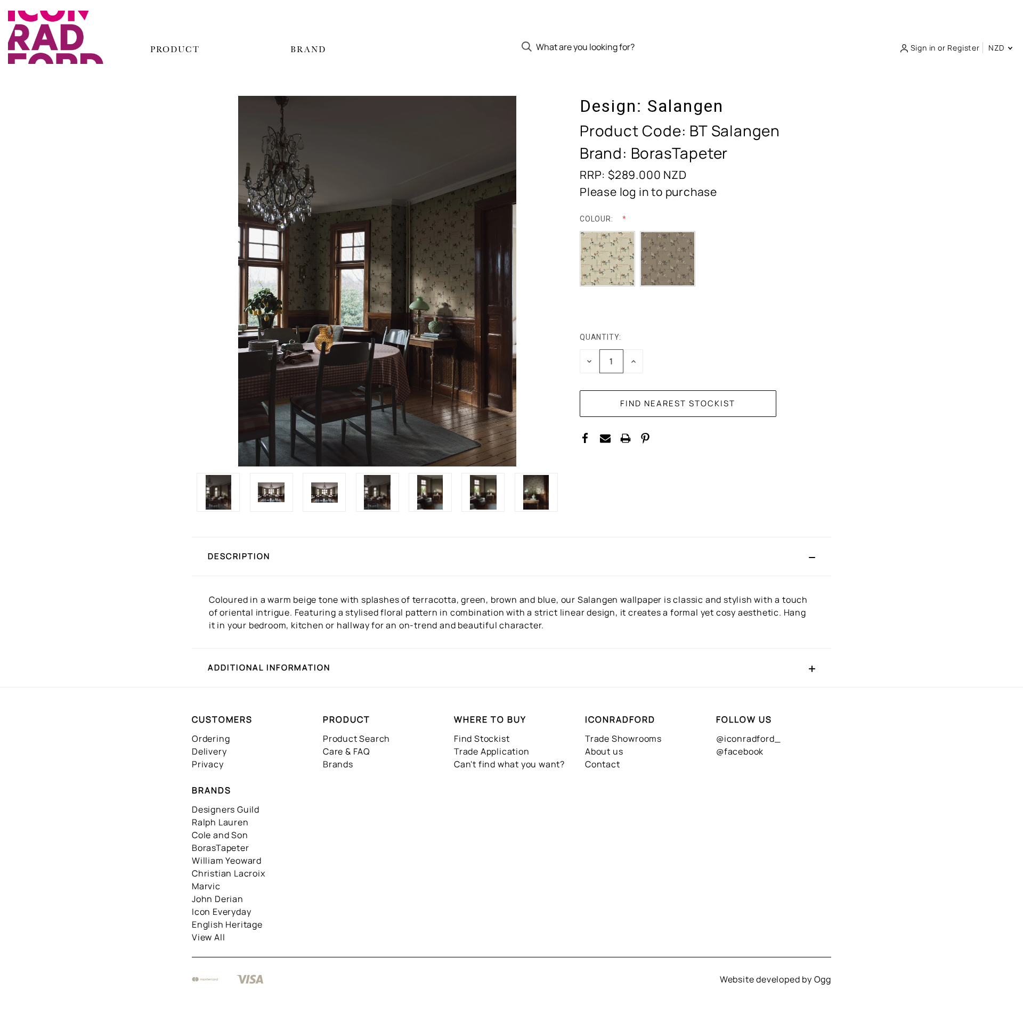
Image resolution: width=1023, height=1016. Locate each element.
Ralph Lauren (220, 822)
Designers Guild (225, 809)
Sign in (923, 48)
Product (175, 49)
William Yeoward (227, 860)
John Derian (217, 899)
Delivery (209, 751)
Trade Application (492, 751)
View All (208, 937)
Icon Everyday (221, 911)
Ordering (211, 738)
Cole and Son (220, 835)
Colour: (597, 219)
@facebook (740, 751)
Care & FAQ (346, 751)
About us (604, 751)
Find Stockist (481, 738)
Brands (338, 764)
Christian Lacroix (228, 873)
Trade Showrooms (623, 738)
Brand (308, 49)
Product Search (356, 738)
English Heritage (227, 924)
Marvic (206, 886)
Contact (602, 764)
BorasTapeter (220, 848)
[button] (511, 556)
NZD (997, 48)
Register (963, 48)
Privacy (208, 764)
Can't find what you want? (509, 764)
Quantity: (600, 337)
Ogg (822, 979)
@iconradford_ (748, 738)
